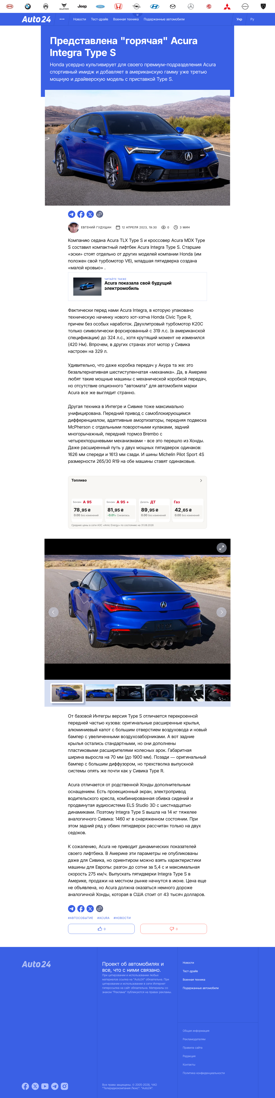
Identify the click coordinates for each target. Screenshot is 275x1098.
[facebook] (81, 214)
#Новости (122, 918)
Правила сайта (193, 1047)
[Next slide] (221, 612)
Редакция (189, 1056)
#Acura (103, 918)
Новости (79, 19)
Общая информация (196, 1031)
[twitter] (90, 214)
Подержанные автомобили (164, 19)
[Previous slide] (54, 612)
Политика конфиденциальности (204, 1073)
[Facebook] (25, 1086)
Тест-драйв (99, 19)
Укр (239, 19)
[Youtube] (45, 1086)
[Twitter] (35, 1086)
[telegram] (71, 214)
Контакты (189, 1064)
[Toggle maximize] (221, 548)
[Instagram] (64, 1086)
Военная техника (126, 19)
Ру (252, 19)
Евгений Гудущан (96, 227)
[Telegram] (54, 1086)
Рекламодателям (194, 1039)
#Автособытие (80, 918)
